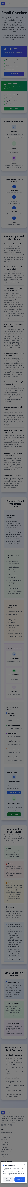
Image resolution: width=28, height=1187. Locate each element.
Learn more (18, 1174)
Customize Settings (8, 1179)
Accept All (19, 1179)
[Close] (24, 1165)
